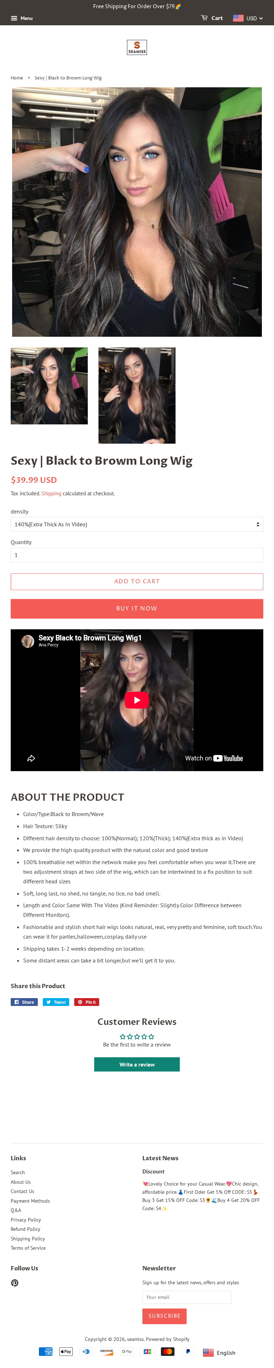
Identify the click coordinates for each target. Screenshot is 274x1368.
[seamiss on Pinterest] (15, 1284)
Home (17, 78)
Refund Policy (25, 1229)
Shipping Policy (28, 1238)
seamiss (135, 1339)
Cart (216, 18)
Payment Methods (30, 1201)
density (19, 511)
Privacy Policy (26, 1220)
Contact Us (22, 1191)
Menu (26, 18)
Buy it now (137, 609)
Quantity (21, 542)
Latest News (160, 1158)
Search (18, 1172)
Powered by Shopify (167, 1339)
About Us (21, 1182)
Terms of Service (28, 1248)
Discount (153, 1172)
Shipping (51, 493)
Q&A (16, 1210)
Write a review (137, 1064)
